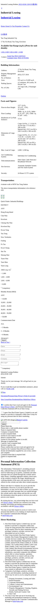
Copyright (32, 396)
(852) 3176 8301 (23, 58)
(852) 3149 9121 (19, 56)
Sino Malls (23, 399)
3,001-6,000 (13, 52)
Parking (3, 96)
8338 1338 (10, 389)
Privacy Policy (8, 502)
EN (31, 4)
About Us (8, 26)
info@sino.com (7, 515)
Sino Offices (31, 399)
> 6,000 (20, 52)
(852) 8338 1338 (24, 4)
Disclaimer (4, 396)
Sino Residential (14, 399)
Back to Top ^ (5, 342)
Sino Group (5, 399)
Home (3, 26)
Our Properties (17, 26)
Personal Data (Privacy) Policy (18, 396)
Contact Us (25, 26)
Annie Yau (10, 56)
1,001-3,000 (5, 52)
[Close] (1, 457)
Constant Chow (12, 58)
